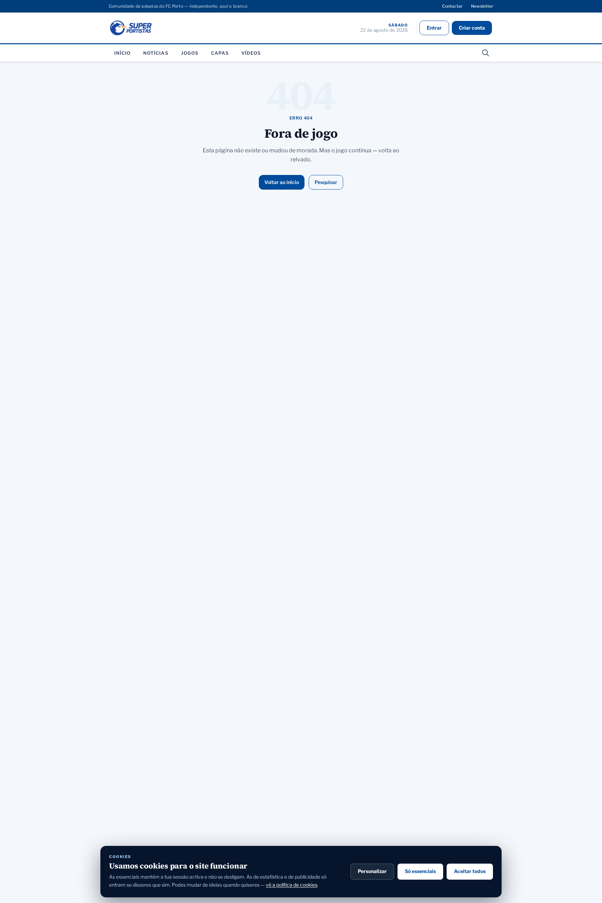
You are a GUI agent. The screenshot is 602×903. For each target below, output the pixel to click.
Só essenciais (420, 871)
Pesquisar (326, 182)
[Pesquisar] (485, 53)
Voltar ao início (281, 182)
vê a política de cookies (291, 885)
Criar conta (472, 28)
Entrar (434, 28)
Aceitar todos (470, 871)
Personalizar (372, 871)
